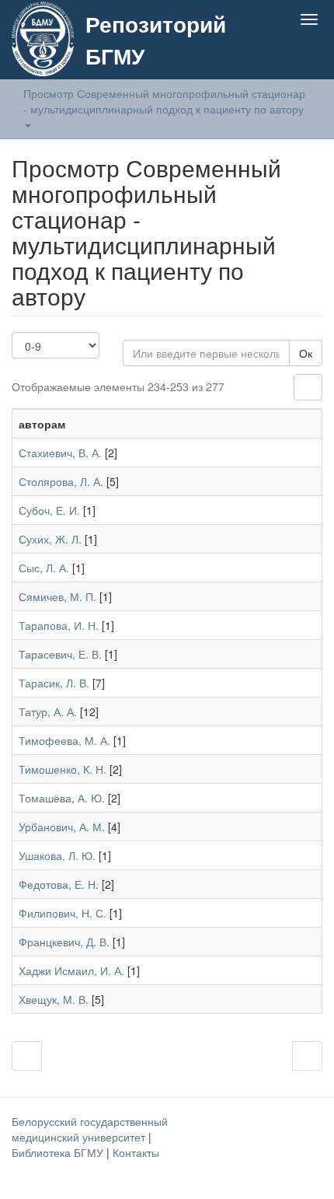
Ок (305, 353)
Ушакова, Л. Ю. (57, 855)
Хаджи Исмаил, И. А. (71, 970)
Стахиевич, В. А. (60, 452)
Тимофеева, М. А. (64, 740)
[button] (278, 56)
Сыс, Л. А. (44, 567)
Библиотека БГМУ (59, 1152)
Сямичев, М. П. (57, 596)
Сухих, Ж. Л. (50, 539)
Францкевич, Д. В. (64, 941)
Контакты (136, 1152)
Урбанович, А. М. (62, 826)
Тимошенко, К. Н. (62, 769)
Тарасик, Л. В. (54, 682)
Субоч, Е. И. (49, 510)
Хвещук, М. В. (54, 999)
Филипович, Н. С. (62, 913)
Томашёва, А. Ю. (62, 798)
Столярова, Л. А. (61, 481)
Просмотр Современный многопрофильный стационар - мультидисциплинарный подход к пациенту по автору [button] (165, 101)
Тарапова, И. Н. (59, 625)
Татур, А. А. (48, 711)
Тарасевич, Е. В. (60, 654)
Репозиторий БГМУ (155, 40)
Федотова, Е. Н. (59, 884)
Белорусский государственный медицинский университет (90, 1129)
